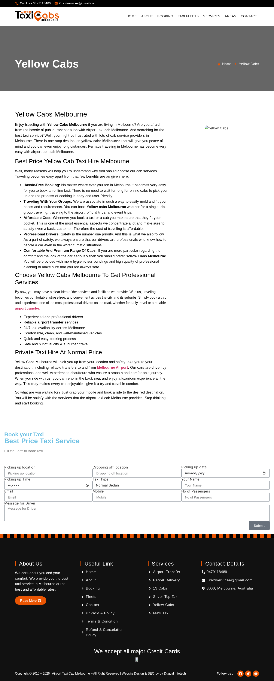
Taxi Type (100, 479)
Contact (249, 16)
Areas (230, 16)
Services (211, 16)
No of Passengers (195, 491)
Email (8, 491)
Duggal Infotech (175, 673)
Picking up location (19, 467)
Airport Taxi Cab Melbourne (71, 673)
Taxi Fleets (188, 16)
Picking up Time (17, 479)
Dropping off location (110, 467)
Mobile (98, 491)
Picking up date (194, 467)
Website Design (133, 673)
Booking (165, 16)
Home (132, 16)
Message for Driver (19, 503)
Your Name (190, 479)
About (147, 16)
